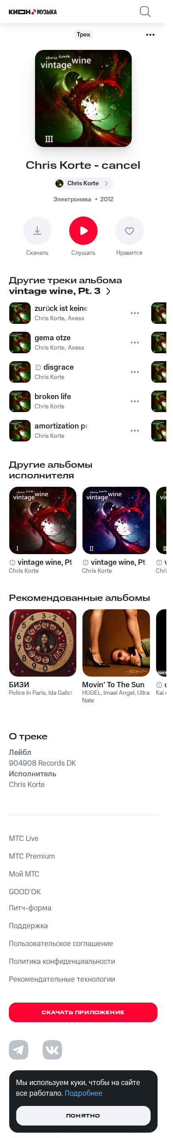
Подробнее (83, 1093)
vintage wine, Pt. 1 (48, 562)
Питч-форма (30, 908)
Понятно (83, 1116)
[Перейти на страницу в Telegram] (18, 1050)
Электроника (72, 199)
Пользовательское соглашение (61, 943)
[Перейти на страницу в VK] (52, 1050)
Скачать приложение (83, 1012)
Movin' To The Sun (113, 685)
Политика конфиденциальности (62, 961)
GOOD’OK (25, 892)
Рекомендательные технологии (62, 979)
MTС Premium (32, 856)
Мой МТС (24, 874)
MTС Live (24, 838)
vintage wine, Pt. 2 (122, 562)
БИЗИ (19, 685)
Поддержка (28, 926)
